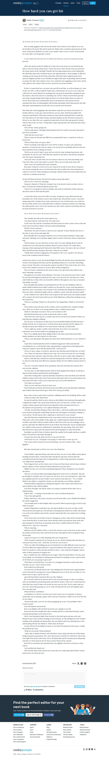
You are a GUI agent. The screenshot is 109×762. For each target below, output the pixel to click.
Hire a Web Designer (19, 742)
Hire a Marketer (18, 734)
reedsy (22, 3)
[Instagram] (87, 749)
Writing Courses (51, 732)
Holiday (37, 24)
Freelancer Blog (51, 739)
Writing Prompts (85, 730)
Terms (19, 754)
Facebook (47, 715)
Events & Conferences (53, 734)
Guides (48, 730)
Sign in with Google (33, 715)
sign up (32, 686)
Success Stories (35, 737)
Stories (65, 3)
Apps (34, 3)
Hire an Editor (17, 730)
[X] (84, 749)
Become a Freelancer (36, 734)
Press (31, 732)
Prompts (58, 3)
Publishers (83, 734)
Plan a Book (67, 732)
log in (39, 686)
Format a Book (67, 734)
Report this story (27, 668)
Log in (93, 3)
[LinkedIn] (89, 749)
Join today (18, 715)
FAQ (14, 754)
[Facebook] (92, 749)
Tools (78, 3)
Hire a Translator (18, 739)
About (32, 727)
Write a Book (67, 730)
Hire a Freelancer (18, 727)
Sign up (85, 3)
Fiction (30, 24)
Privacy (24, 754)
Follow (41, 20)
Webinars (49, 737)
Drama (24, 24)
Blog (47, 727)
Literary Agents (85, 732)
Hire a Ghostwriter (19, 737)
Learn (72, 3)
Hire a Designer (18, 732)
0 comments (82, 20)
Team (31, 730)
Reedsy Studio (67, 727)
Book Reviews (84, 727)
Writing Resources (69, 737)
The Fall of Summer (55, 30)
